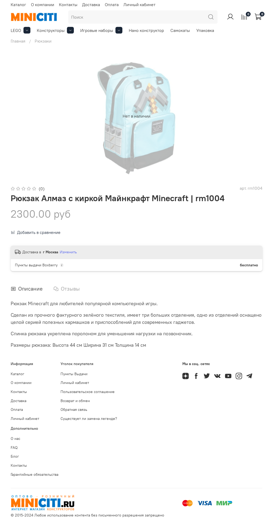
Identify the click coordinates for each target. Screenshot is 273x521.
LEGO (16, 30)
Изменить (68, 252)
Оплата (112, 4)
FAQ (14, 447)
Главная (18, 41)
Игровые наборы (96, 30)
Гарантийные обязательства (34, 474)
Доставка (91, 4)
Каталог (18, 4)
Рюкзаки (43, 41)
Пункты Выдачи (74, 373)
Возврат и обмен (75, 400)
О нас (15, 438)
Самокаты (180, 30)
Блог (15, 456)
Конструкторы (51, 30)
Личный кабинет (139, 4)
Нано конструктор (146, 30)
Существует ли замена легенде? (89, 418)
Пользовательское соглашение (88, 391)
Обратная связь (74, 409)
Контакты (68, 4)
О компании (42, 4)
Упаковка (205, 30)
